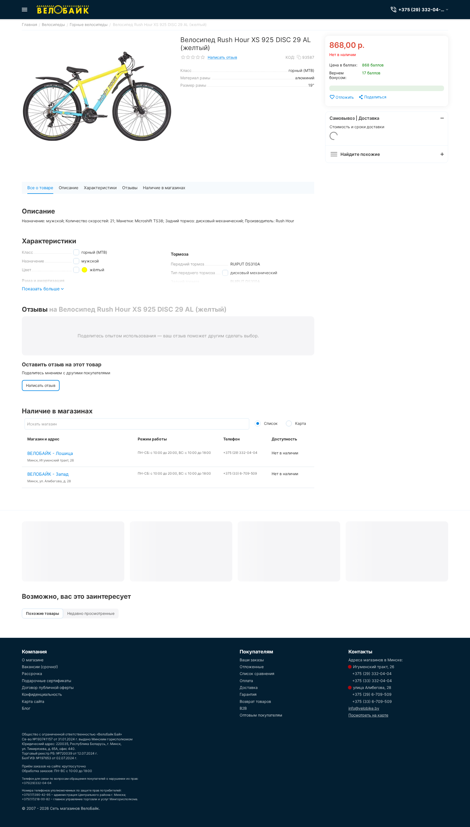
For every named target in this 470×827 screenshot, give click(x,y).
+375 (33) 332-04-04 (372, 680)
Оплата (246, 680)
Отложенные (252, 666)
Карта (300, 423)
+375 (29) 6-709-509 (372, 694)
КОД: (290, 57)
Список (270, 423)
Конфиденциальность (42, 694)
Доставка (249, 687)
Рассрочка (32, 673)
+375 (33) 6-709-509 (372, 701)
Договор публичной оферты (48, 687)
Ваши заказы (252, 659)
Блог (26, 708)
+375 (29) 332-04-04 (372, 673)
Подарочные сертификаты (46, 680)
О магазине (32, 659)
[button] (372, 97)
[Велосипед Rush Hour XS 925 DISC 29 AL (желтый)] (97, 97)
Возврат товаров (255, 701)
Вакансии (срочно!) (40, 666)
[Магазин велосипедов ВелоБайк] (63, 9)
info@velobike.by (363, 708)
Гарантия (248, 694)
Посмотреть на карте (368, 715)
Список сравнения (257, 673)
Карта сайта (33, 701)
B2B (243, 708)
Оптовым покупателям (261, 715)
